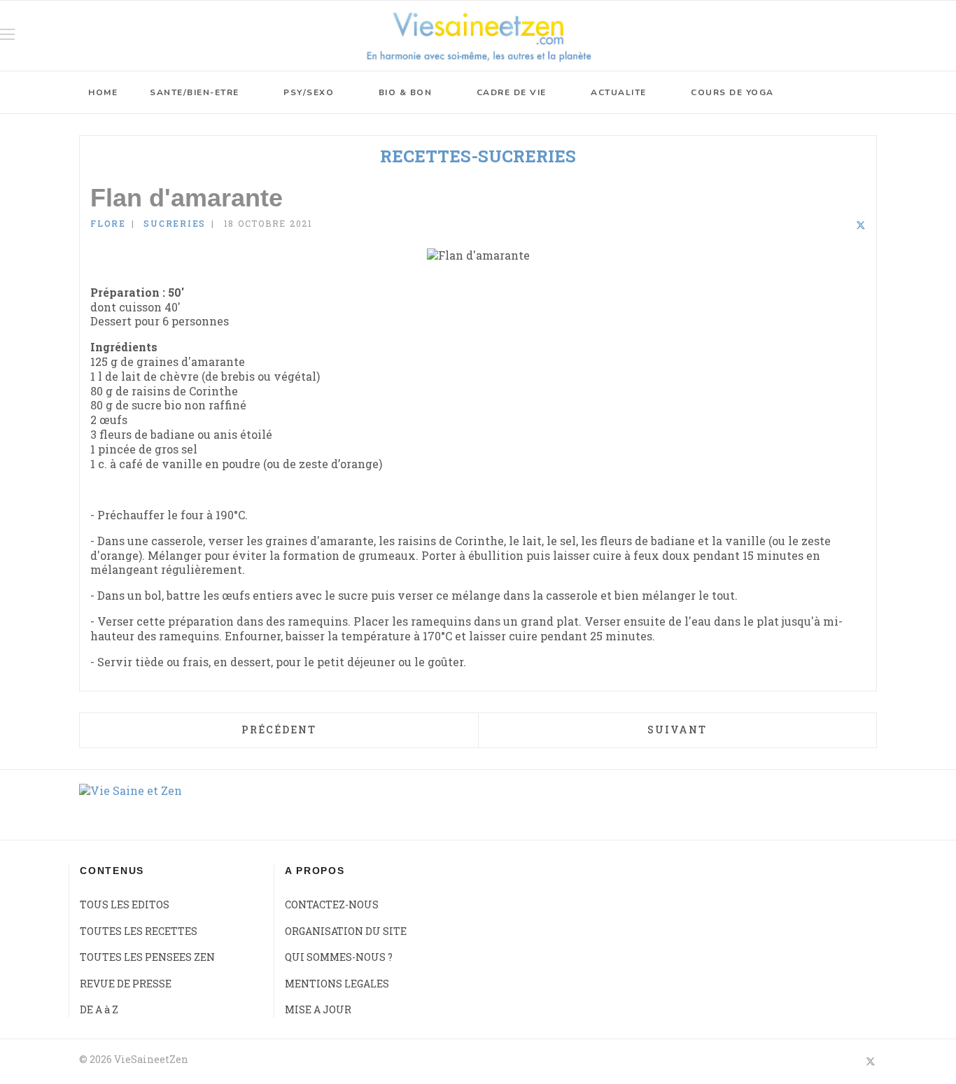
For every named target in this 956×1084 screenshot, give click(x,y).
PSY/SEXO (308, 92)
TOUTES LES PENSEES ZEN (147, 957)
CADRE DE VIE (512, 92)
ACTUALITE (619, 92)
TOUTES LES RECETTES (138, 931)
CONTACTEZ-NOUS (332, 904)
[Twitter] (861, 225)
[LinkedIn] (842, 225)
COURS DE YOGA (732, 92)
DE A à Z (99, 1009)
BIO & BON (406, 92)
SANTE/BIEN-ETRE (194, 92)
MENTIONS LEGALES (337, 983)
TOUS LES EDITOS (124, 904)
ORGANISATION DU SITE (346, 931)
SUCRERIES (174, 223)
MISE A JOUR (318, 1009)
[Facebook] (824, 225)
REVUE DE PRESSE (125, 983)
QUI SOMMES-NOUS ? (339, 957)
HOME (103, 92)
